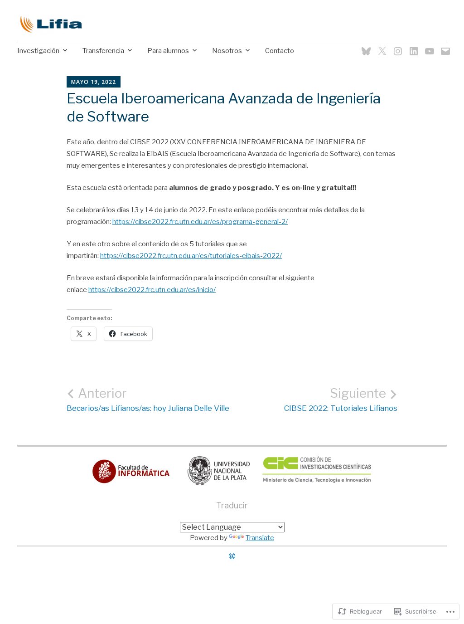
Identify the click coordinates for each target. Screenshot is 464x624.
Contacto (279, 51)
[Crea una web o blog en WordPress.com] (232, 556)
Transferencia (103, 51)
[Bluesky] (364, 45)
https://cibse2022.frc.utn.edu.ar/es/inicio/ (152, 290)
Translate (260, 538)
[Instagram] (395, 45)
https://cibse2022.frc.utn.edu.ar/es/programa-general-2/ (200, 222)
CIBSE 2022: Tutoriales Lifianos (340, 399)
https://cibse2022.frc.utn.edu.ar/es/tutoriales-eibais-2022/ (191, 256)
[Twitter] (380, 45)
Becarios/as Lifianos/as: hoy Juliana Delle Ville (148, 399)
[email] (443, 45)
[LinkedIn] (411, 45)
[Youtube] (427, 45)
